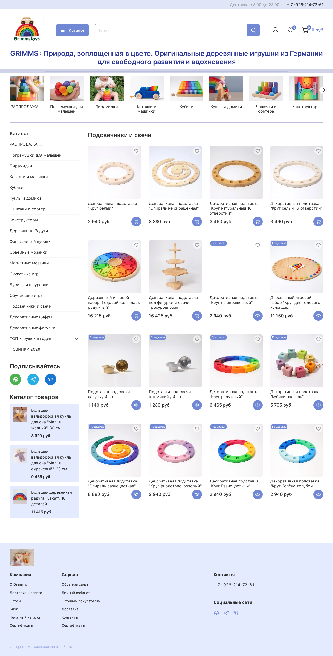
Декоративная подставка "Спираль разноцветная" (112, 483)
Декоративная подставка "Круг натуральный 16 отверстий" (234, 208)
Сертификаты (21, 625)
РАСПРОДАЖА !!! (27, 106)
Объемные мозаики (28, 252)
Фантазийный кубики (30, 241)
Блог (14, 609)
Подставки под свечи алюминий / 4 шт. (170, 394)
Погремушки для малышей (66, 108)
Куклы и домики (226, 106)
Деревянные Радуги (29, 230)
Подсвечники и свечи (31, 306)
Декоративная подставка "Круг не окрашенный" (234, 300)
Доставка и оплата (26, 593)
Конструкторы (306, 106)
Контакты (70, 617)
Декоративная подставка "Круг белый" (112, 206)
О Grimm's (18, 584)
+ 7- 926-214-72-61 (234, 584)
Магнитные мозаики (29, 262)
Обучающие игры (26, 295)
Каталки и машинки (146, 108)
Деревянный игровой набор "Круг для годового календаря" (295, 302)
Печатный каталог (25, 617)
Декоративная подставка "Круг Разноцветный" (234, 483)
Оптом (15, 601)
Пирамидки (106, 106)
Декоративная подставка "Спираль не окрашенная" (174, 206)
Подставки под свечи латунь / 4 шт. (109, 394)
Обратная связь (75, 584)
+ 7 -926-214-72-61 (305, 4)
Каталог (77, 30)
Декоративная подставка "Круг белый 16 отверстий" (296, 206)
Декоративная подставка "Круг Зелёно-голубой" (294, 483)
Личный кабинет (76, 593)
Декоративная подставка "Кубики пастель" (294, 394)
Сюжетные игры (25, 273)
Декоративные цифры (31, 316)
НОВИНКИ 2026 (25, 349)
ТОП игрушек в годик (30, 338)
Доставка (70, 609)
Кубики (186, 106)
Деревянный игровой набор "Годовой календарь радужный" (114, 302)
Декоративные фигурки (32, 327)
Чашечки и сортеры (266, 108)
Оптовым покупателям (81, 601)
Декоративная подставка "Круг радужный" (234, 394)
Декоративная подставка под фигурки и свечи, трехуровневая (173, 302)
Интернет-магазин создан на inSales (41, 647)
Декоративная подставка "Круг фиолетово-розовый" (175, 483)
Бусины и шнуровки (29, 284)
